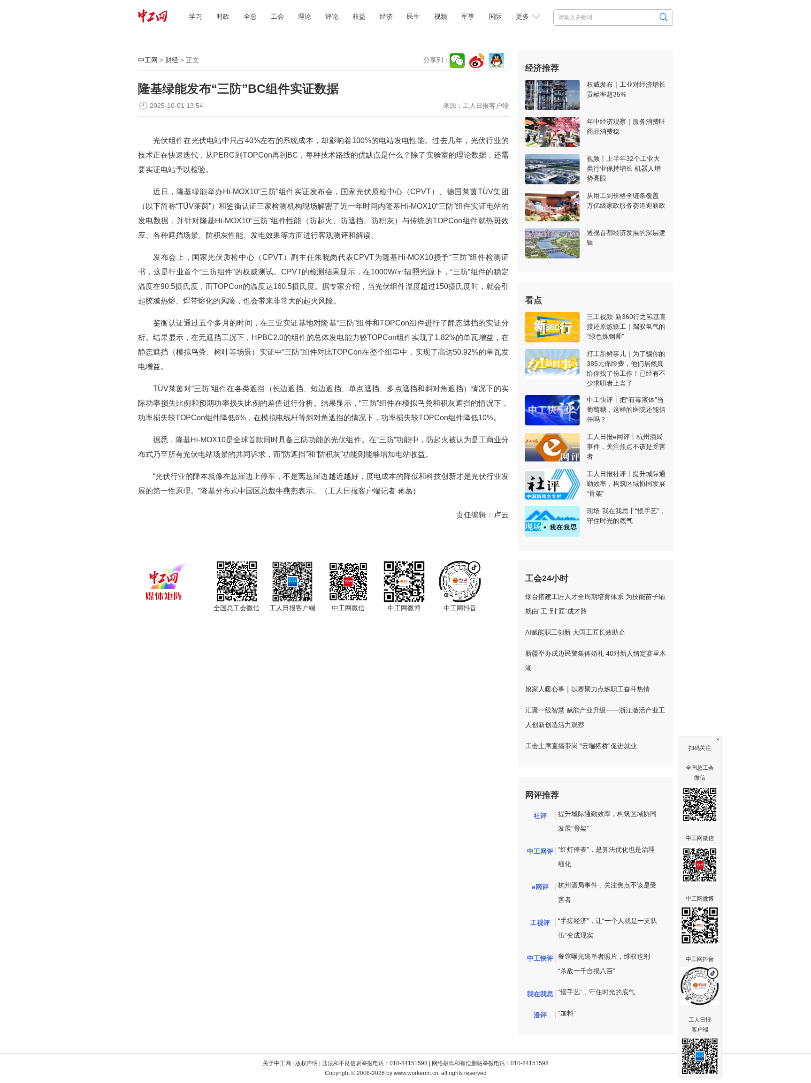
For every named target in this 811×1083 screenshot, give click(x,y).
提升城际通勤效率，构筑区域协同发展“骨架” (607, 821)
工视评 (540, 922)
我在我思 (540, 994)
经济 (386, 16)
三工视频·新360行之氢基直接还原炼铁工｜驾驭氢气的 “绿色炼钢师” (626, 326)
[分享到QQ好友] (496, 60)
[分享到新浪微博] (476, 60)
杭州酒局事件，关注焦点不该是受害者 (607, 892)
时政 (223, 16)
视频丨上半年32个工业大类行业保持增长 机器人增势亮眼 (624, 168)
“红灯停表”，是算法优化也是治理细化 (606, 857)
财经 (171, 60)
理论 (304, 16)
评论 (331, 16)
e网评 (540, 887)
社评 (540, 815)
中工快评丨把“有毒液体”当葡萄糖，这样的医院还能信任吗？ (626, 409)
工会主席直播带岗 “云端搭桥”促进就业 (581, 746)
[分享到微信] (457, 60)
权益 (359, 16)
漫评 (540, 1015)
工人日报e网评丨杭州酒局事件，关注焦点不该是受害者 (626, 446)
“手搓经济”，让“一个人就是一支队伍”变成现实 (607, 928)
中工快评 (540, 958)
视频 (440, 16)
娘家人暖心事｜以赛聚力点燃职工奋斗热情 (587, 689)
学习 (195, 16)
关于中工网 (277, 1063)
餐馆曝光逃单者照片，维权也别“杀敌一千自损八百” (604, 964)
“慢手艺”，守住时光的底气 (596, 992)
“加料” (567, 1013)
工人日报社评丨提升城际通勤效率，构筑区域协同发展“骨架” (626, 483)
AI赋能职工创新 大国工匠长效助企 (575, 632)
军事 (467, 16)
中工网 (148, 60)
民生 (413, 16)
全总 (250, 16)
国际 (495, 16)
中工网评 (540, 851)
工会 (277, 16)
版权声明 (306, 1063)
